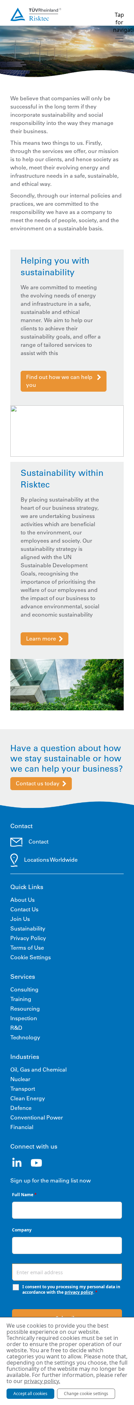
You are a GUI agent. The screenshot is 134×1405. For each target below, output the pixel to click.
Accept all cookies (30, 1393)
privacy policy (79, 1292)
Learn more (41, 638)
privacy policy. (42, 1381)
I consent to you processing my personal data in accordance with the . (71, 1289)
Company (22, 1230)
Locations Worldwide (51, 859)
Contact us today (37, 783)
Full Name (24, 1195)
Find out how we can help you (59, 381)
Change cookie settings (86, 1393)
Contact (38, 841)
